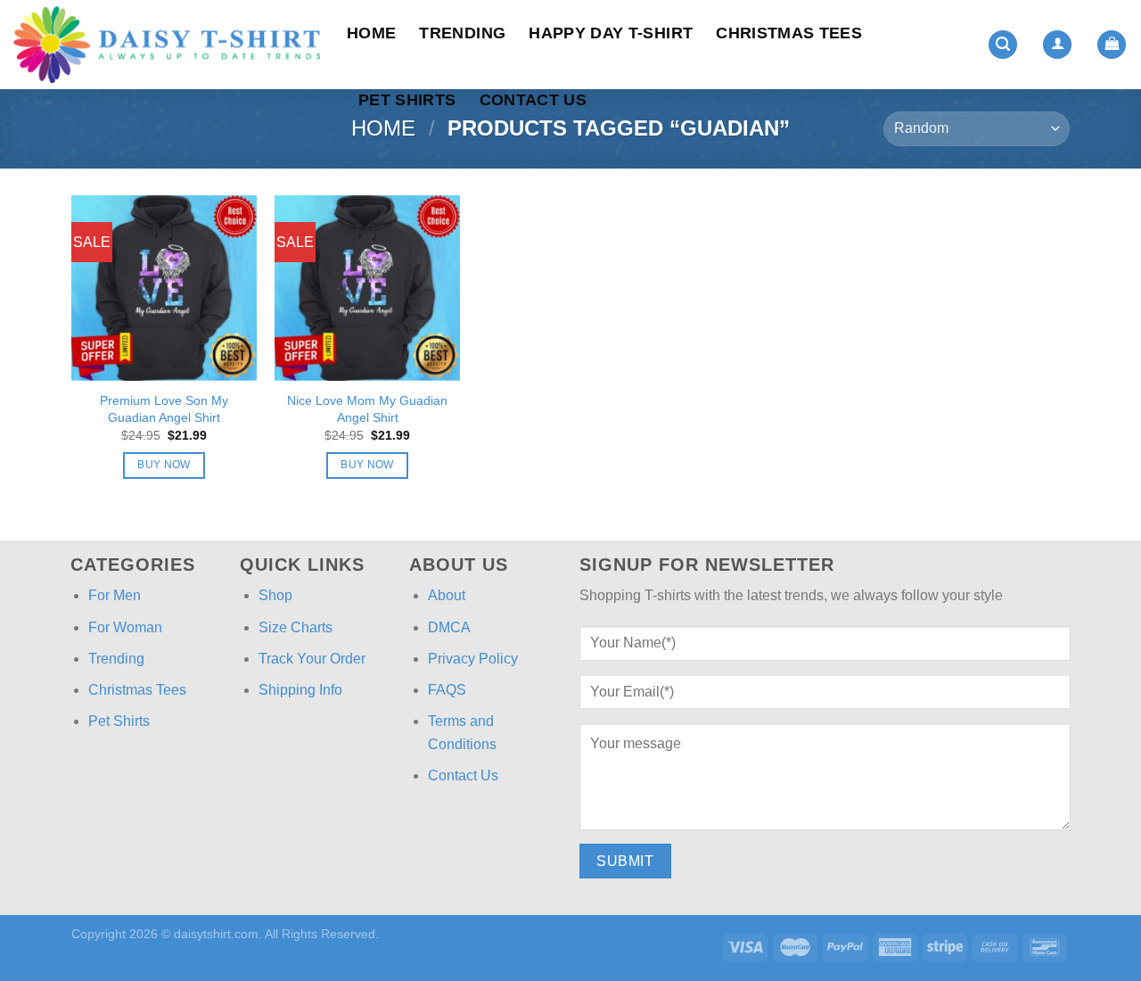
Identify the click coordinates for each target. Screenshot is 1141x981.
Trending (462, 33)
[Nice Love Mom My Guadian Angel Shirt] (367, 288)
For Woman (125, 627)
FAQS (447, 689)
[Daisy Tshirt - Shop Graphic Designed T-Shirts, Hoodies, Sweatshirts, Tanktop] (166, 44)
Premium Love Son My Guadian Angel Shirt (164, 409)
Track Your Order (312, 658)
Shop (275, 595)
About (446, 595)
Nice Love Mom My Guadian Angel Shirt (367, 409)
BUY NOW (163, 464)
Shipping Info (300, 689)
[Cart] (1111, 45)
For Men (114, 595)
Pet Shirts (407, 100)
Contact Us (533, 100)
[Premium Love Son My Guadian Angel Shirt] (164, 288)
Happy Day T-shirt (611, 33)
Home (371, 33)
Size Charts (295, 627)
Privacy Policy (473, 658)
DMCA (449, 627)
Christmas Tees (789, 33)
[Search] (1003, 45)
